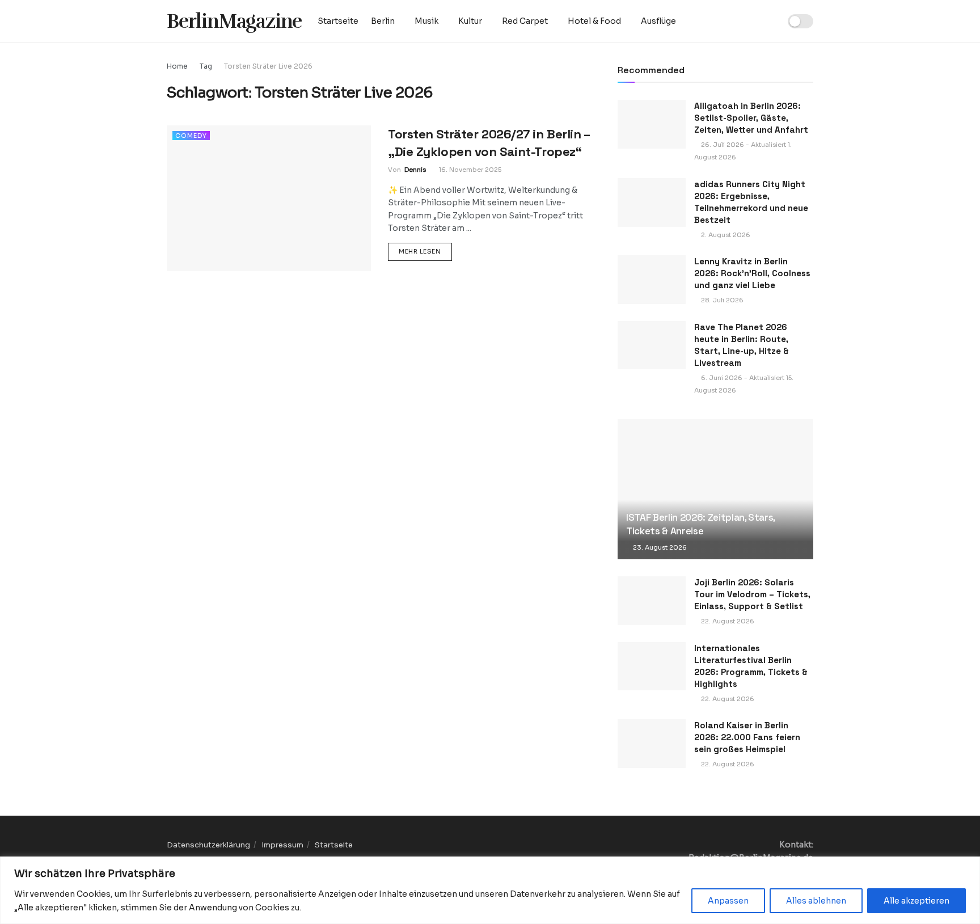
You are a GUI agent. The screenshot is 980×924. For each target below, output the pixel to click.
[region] (490, 890)
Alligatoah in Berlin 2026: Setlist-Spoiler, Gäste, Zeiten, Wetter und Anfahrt (751, 117)
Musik (426, 21)
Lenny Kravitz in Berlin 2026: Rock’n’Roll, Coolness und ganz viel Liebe (752, 273)
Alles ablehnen (816, 901)
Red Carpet (525, 21)
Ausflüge (658, 21)
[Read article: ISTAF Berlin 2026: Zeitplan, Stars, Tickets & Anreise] (715, 489)
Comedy (191, 136)
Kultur (470, 21)
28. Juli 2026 (721, 300)
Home (177, 66)
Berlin (383, 21)
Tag (206, 66)
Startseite (338, 21)
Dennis (415, 170)
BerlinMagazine (234, 21)
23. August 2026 (659, 547)
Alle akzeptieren (916, 901)
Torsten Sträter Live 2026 (268, 66)
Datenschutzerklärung (208, 845)
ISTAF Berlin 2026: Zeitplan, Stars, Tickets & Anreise (700, 524)
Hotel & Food (594, 21)
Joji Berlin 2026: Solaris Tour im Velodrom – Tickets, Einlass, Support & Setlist (752, 594)
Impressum (282, 845)
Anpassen (728, 901)
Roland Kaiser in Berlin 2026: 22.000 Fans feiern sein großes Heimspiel (747, 737)
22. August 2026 (726, 621)
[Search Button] (767, 21)
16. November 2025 (469, 170)
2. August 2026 (724, 235)
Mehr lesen (425, 251)
